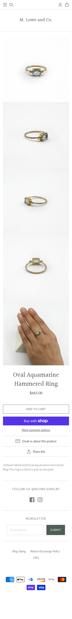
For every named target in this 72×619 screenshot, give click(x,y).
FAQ (36, 557)
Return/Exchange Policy (45, 551)
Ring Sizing (19, 551)
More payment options (36, 430)
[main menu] (5, 5)
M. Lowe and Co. (36, 20)
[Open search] (11, 5)
